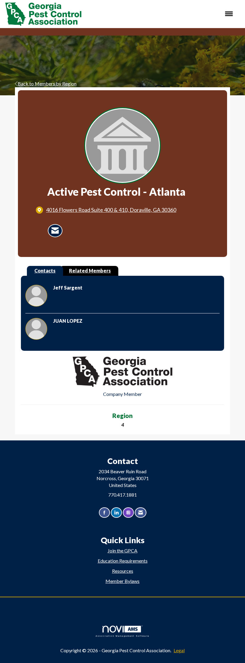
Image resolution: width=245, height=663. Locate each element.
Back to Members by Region (47, 83)
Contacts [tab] (45, 270)
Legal (179, 650)
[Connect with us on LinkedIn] (116, 512)
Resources (122, 571)
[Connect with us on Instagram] (128, 512)
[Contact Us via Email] (140, 512)
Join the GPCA (122, 550)
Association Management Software (122, 636)
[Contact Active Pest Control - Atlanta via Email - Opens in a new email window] (55, 230)
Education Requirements (123, 561)
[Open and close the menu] (160, 13)
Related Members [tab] (90, 270)
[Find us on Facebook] (104, 512)
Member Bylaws (122, 581)
